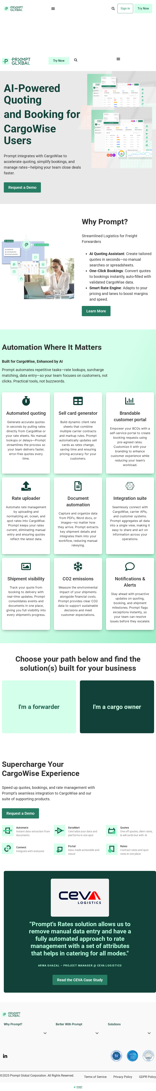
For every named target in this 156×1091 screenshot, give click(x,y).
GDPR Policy (147, 1077)
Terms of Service (95, 1077)
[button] (113, 9)
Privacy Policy (122, 1077)
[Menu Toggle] (53, 8)
